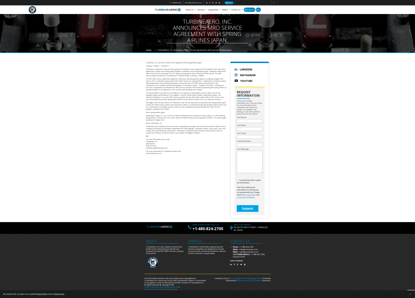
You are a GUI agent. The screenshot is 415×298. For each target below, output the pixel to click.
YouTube (246, 81)
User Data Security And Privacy (156, 289)
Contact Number (244, 141)
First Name (241, 117)
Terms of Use (162, 287)
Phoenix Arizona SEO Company (249, 280)
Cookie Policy (175, 287)
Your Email (241, 133)
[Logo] (167, 10)
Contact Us (236, 9)
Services (200, 9)
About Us (190, 9)
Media (225, 9)
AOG (258, 9)
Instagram (247, 75)
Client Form (229, 3)
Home (148, 50)
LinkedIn (245, 69)
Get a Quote (249, 9)
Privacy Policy (149, 287)
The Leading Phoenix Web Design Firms (246, 278)
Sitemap (174, 289)
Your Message (243, 149)
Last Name (241, 125)
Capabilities (213, 9)
